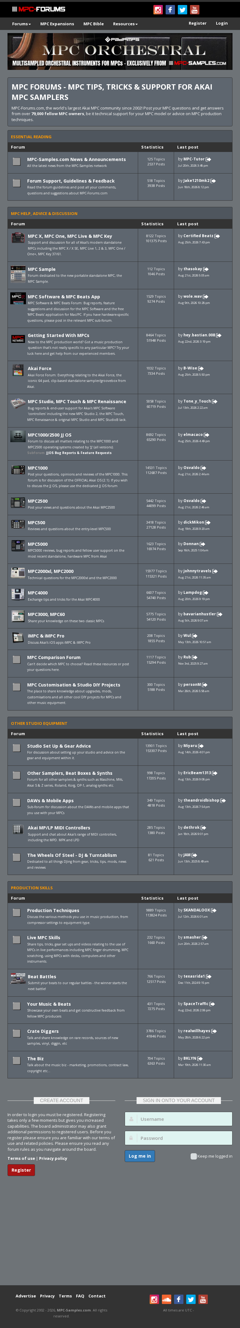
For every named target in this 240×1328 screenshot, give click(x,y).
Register (198, 23)
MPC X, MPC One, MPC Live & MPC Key (70, 236)
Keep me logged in (215, 1156)
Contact (97, 1296)
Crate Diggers (43, 1031)
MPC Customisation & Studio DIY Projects (73, 685)
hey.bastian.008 (199, 335)
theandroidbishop (201, 800)
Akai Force (40, 368)
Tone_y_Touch (197, 401)
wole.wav (192, 296)
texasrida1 (194, 976)
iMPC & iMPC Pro (46, 636)
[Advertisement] (120, 1235)
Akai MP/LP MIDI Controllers (59, 828)
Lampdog (192, 592)
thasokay (192, 268)
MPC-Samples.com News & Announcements (76, 159)
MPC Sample (42, 269)
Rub (187, 657)
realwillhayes (196, 1030)
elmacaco (193, 434)
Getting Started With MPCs (58, 335)
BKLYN (189, 1058)
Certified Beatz (198, 235)
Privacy (47, 1296)
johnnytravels (197, 571)
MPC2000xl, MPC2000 (50, 571)
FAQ (80, 1296)
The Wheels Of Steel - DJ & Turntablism (72, 855)
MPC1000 (38, 468)
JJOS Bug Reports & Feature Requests (79, 453)
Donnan (191, 543)
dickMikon (193, 522)
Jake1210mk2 (196, 180)
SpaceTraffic (195, 1003)
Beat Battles (42, 976)
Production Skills (32, 888)
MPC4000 (38, 593)
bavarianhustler (199, 614)
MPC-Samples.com (74, 1310)
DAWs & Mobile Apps (50, 800)
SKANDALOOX (196, 910)
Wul (187, 635)
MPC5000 (38, 544)
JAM (187, 854)
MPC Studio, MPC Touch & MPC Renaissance (77, 401)
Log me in (140, 1156)
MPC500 (36, 522)
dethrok (191, 827)
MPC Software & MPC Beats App (64, 297)
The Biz (35, 1059)
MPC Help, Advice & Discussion (44, 213)
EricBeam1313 (197, 772)
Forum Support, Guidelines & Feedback (71, 181)
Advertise (26, 1296)
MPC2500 (38, 501)
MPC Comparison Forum (54, 657)
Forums (20, 24)
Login (222, 23)
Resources (124, 24)
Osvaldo (191, 467)
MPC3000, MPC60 (46, 614)
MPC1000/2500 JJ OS (50, 435)
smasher (192, 937)
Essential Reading (31, 136)
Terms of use (21, 1158)
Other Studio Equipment (39, 723)
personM (192, 684)
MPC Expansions (57, 24)
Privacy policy (53, 1158)
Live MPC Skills (43, 937)
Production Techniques (53, 910)
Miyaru (190, 745)
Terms (65, 1296)
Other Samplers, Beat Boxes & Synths (69, 773)
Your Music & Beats (49, 1004)
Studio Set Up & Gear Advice (59, 746)
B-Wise (190, 368)
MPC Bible (93, 24)
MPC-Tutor (194, 159)
